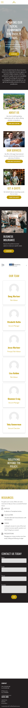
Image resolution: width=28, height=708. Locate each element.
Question (3, 585)
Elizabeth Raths (14, 321)
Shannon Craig (14, 398)
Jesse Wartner (14, 347)
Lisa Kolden (14, 373)
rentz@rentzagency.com (6, 695)
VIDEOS (6, 523)
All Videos (3, 701)
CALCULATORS (8, 515)
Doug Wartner (14, 296)
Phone (3, 576)
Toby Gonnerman (14, 424)
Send (14, 597)
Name (2, 557)
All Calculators (4, 703)
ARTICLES (7, 508)
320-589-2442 (7, 686)
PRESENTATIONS (9, 534)
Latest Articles (4, 700)
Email (2, 566)
